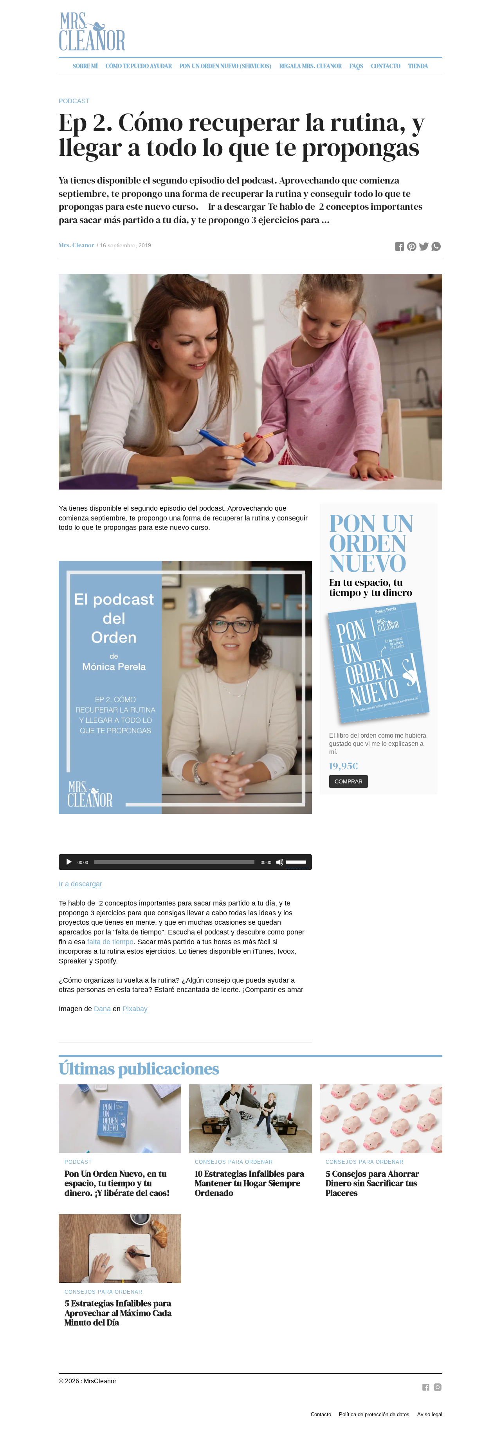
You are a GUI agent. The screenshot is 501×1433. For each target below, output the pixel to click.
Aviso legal (429, 1414)
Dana (102, 1009)
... (325, 219)
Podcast (74, 101)
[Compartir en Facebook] (400, 247)
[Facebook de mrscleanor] (425, 1391)
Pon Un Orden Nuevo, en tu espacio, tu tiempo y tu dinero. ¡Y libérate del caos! (117, 1183)
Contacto (321, 1414)
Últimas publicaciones (139, 1068)
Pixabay (135, 1009)
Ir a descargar (80, 884)
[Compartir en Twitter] (424, 247)
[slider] (297, 861)
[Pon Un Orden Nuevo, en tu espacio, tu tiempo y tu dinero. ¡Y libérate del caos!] (120, 1118)
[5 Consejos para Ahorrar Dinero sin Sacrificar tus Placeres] (381, 1118)
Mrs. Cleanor (76, 245)
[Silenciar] (280, 862)
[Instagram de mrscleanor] (436, 1391)
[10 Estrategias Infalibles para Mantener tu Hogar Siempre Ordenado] (250, 1118)
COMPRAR (348, 781)
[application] (185, 862)
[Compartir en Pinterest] (412, 247)
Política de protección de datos (374, 1414)
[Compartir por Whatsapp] (436, 247)
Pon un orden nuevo (371, 543)
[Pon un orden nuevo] (378, 662)
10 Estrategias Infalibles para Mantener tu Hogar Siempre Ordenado (249, 1183)
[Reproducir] (69, 862)
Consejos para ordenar (234, 1162)
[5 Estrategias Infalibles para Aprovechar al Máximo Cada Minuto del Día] (120, 1248)
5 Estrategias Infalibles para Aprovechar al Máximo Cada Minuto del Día (118, 1313)
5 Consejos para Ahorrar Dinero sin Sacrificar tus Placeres (372, 1183)
